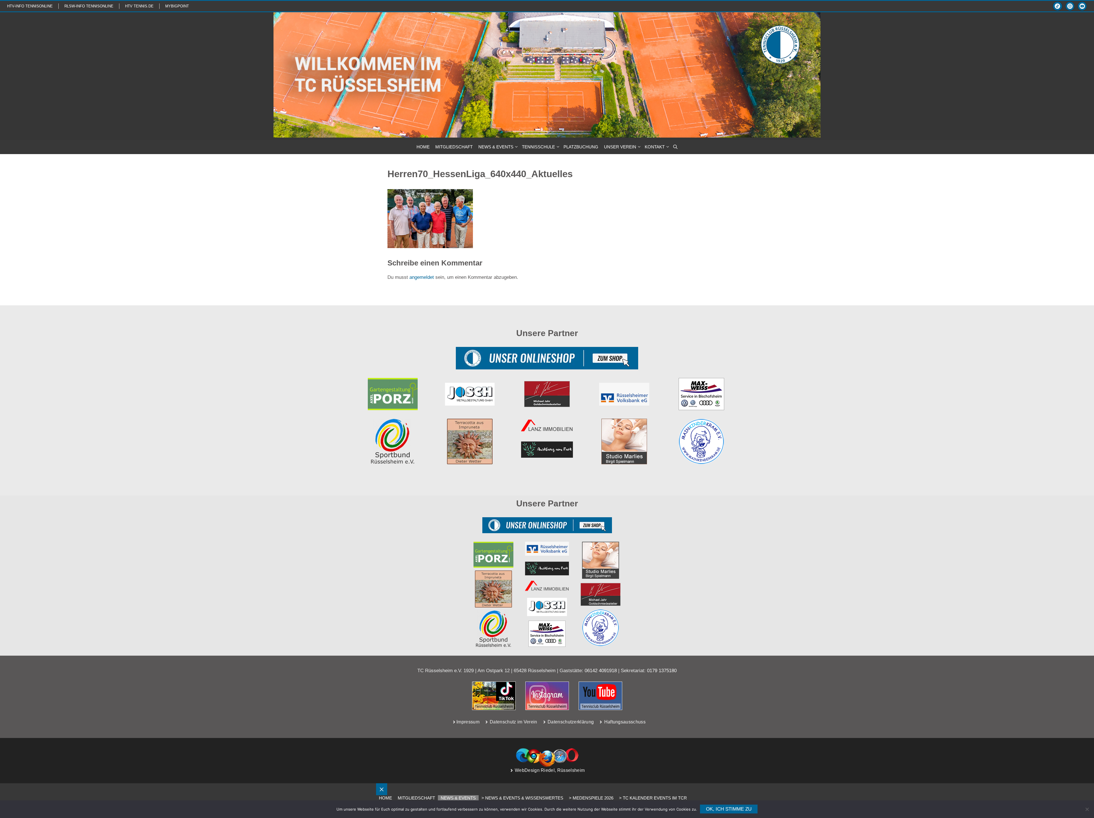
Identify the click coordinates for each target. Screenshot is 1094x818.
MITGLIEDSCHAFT (454, 146)
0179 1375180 (662, 670)
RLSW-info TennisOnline (88, 6)
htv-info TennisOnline (30, 6)
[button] (675, 147)
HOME (423, 146)
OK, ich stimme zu (729, 809)
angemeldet (421, 277)
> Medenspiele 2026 (591, 797)
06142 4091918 (601, 670)
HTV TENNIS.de (139, 6)
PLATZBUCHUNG (581, 146)
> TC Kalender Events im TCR (653, 797)
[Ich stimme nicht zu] (1087, 809)
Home (385, 797)
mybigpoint (177, 6)
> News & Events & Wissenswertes (522, 797)
